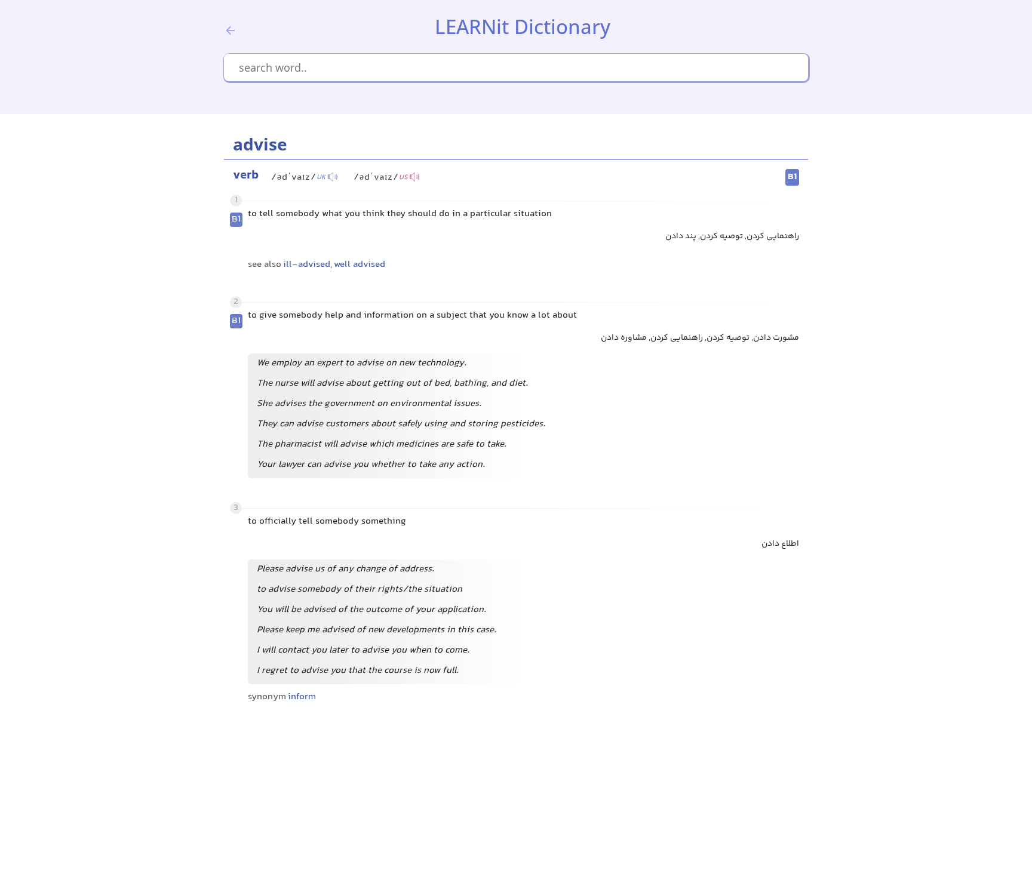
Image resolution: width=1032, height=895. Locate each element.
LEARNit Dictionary (522, 26)
